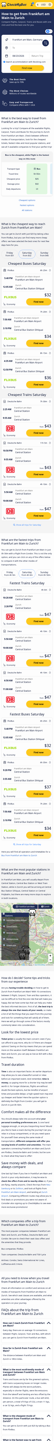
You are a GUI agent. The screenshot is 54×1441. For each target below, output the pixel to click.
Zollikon (19, 1188)
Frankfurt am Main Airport (13, 1192)
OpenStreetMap (40, 965)
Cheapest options (27, 200)
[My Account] (31, 4)
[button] (32, 913)
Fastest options (27, 205)
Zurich (46, 906)
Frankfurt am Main (26, 906)
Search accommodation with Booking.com (26, 61)
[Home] (14, 4)
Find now (39, 301)
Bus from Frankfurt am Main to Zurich (19, 855)
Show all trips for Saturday (28, 525)
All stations (27, 210)
